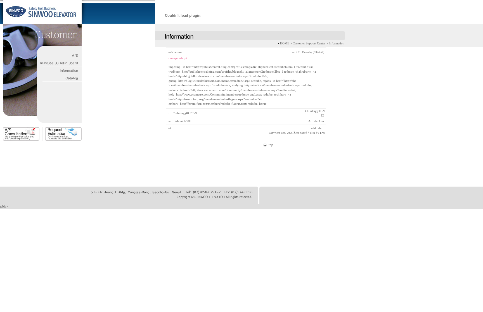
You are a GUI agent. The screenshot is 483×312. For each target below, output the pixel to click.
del (320, 128)
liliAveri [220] (182, 121)
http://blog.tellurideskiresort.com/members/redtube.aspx (214, 80)
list (169, 128)
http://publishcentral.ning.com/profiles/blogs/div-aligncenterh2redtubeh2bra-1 (232, 71)
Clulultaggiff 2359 (185, 113)
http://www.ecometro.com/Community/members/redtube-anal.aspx (219, 94)
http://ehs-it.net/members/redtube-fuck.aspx (273, 85)
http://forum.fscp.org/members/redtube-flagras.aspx (213, 103)
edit (314, 128)
